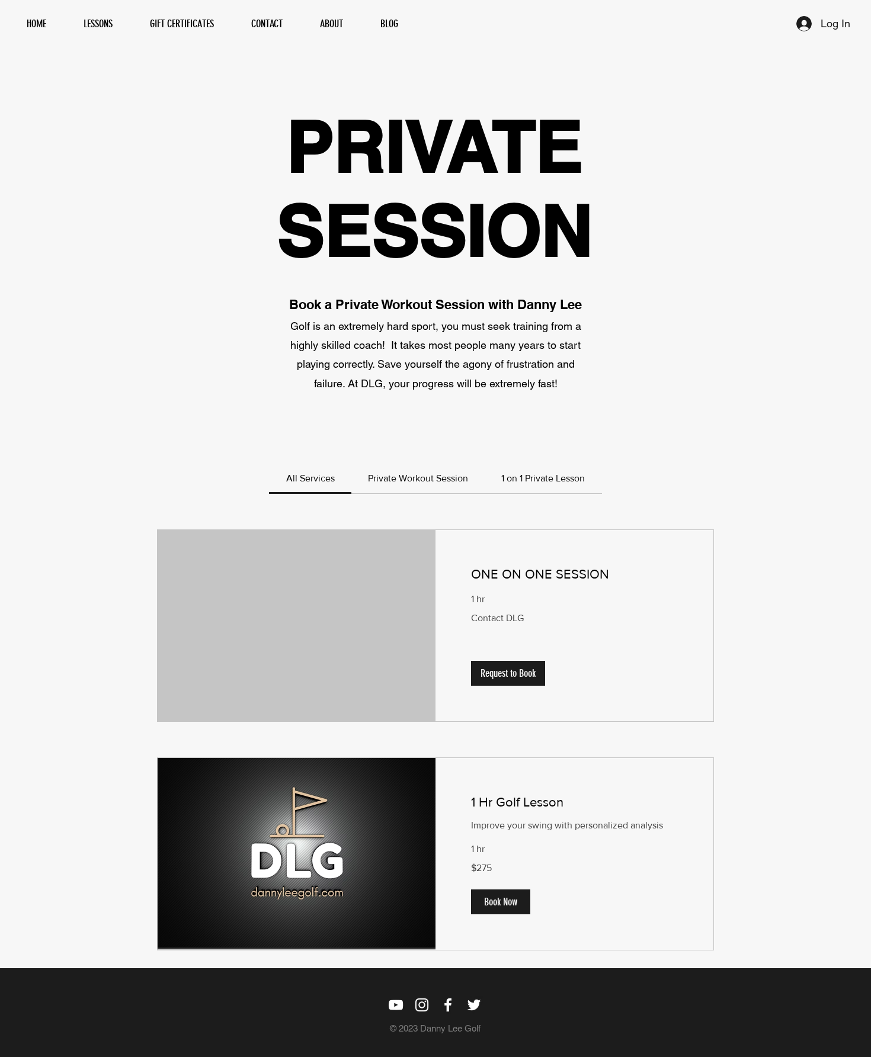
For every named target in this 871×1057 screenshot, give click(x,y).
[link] (310, 478)
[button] (508, 673)
